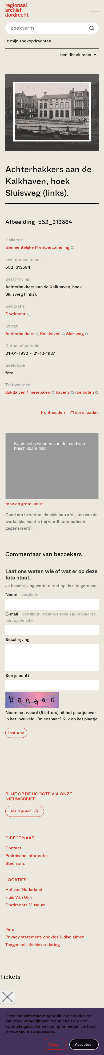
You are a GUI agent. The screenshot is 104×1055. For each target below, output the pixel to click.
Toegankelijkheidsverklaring (32, 945)
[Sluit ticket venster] (7, 997)
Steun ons (15, 863)
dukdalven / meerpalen (27, 392)
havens (63, 392)
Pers (9, 929)
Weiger (54, 1044)
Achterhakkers (19, 334)
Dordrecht (15, 314)
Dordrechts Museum (25, 905)
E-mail (50, 617)
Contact (13, 848)
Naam (22, 595)
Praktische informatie (26, 856)
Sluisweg (75, 334)
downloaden (86, 412)
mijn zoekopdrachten (30, 41)
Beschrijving (17, 639)
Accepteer (84, 1044)
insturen (16, 733)
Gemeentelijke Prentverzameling (37, 247)
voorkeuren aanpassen (32, 1031)
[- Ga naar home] (46, 10)
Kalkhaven (50, 334)
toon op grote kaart (24, 504)
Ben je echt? (17, 675)
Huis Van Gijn (18, 897)
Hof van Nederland (23, 889)
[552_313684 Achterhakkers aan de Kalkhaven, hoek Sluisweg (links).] (52, 140)
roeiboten (84, 392)
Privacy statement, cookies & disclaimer (44, 937)
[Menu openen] (95, 10)
